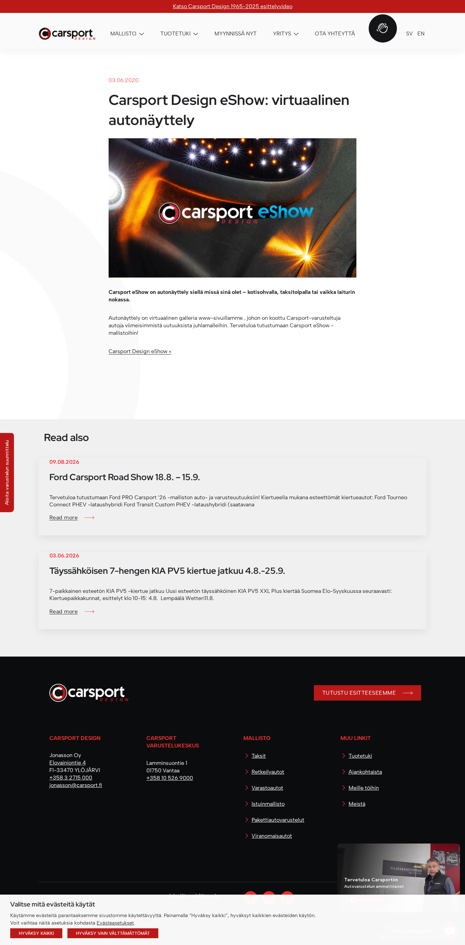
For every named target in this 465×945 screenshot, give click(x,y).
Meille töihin (364, 788)
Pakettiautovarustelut (278, 820)
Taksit (259, 756)
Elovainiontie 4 (67, 762)
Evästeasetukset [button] (115, 923)
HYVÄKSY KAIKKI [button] (36, 933)
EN (420, 33)
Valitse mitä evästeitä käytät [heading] (52, 904)
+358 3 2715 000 (70, 777)
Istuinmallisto (268, 804)
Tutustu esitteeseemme (359, 693)
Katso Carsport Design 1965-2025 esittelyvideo (232, 6)
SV (409, 33)
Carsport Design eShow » (140, 351)
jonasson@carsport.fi (75, 785)
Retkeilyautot (268, 772)
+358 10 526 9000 (169, 778)
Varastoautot (267, 788)
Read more (63, 517)
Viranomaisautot (272, 836)
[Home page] (86, 695)
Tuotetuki (360, 756)
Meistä (357, 804)
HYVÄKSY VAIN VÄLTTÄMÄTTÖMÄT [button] (113, 933)
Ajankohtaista (365, 772)
